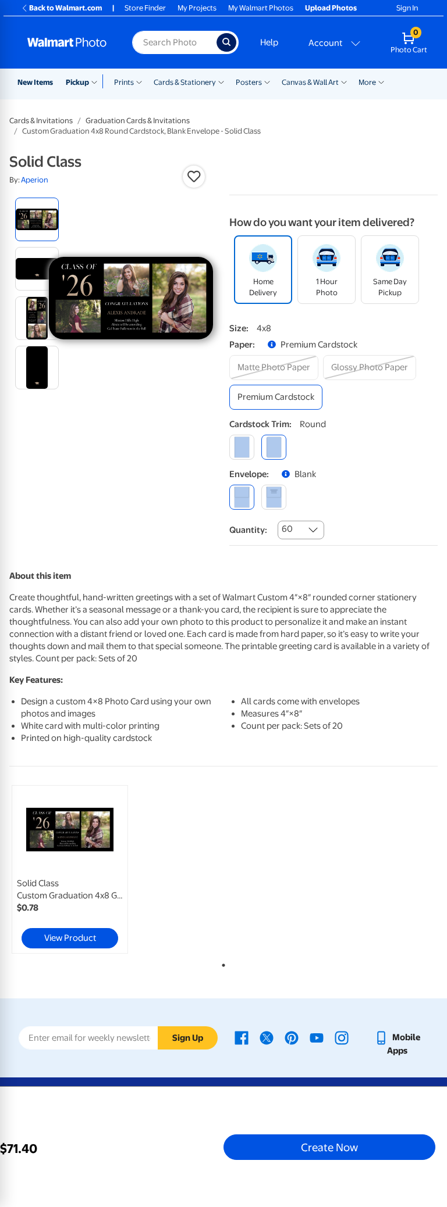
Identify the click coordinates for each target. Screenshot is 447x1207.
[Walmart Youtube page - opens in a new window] (317, 1037)
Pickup (77, 82)
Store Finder (145, 7)
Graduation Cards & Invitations (138, 120)
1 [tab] (221, 963)
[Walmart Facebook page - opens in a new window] (242, 1037)
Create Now (329, 1147)
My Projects (197, 7)
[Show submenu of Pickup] (97, 81)
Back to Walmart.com (65, 7)
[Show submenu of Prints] (139, 81)
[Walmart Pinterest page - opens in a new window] (292, 1037)
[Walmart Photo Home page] (67, 42)
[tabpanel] (80, 869)
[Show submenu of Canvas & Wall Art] (343, 81)
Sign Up (187, 1038)
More (367, 82)
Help (269, 42)
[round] (273, 447)
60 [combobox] (287, 529)
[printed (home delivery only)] (273, 497)
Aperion (34, 180)
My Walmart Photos (260, 7)
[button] (194, 177)
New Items (35, 82)
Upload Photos (331, 7)
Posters (249, 82)
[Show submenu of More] (381, 81)
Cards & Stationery (185, 82)
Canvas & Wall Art (310, 82)
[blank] (241, 497)
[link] (69, 869)
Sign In (407, 7)
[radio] (37, 219)
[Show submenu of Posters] (267, 81)
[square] (241, 447)
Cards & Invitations (41, 120)
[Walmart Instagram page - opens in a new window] (342, 1037)
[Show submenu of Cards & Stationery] (221, 81)
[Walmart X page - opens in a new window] (267, 1037)
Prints (124, 82)
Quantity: (248, 530)
